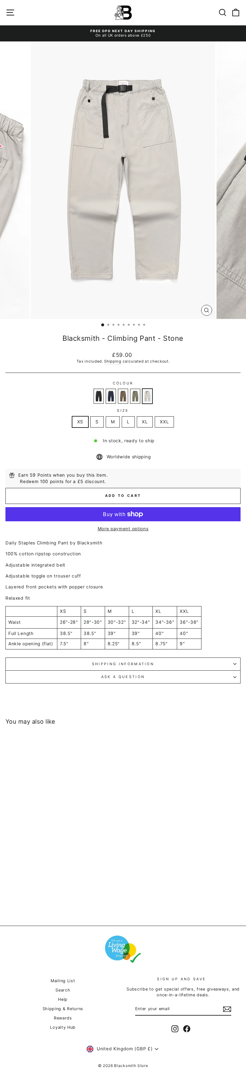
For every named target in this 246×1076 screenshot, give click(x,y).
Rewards (63, 1018)
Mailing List (63, 980)
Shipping (112, 361)
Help (63, 999)
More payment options (123, 528)
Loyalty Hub (63, 1027)
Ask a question (123, 677)
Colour (123, 383)
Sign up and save (181, 979)
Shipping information (123, 664)
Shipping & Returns (63, 1008)
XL (145, 421)
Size (123, 410)
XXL (164, 421)
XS (80, 421)
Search (62, 990)
